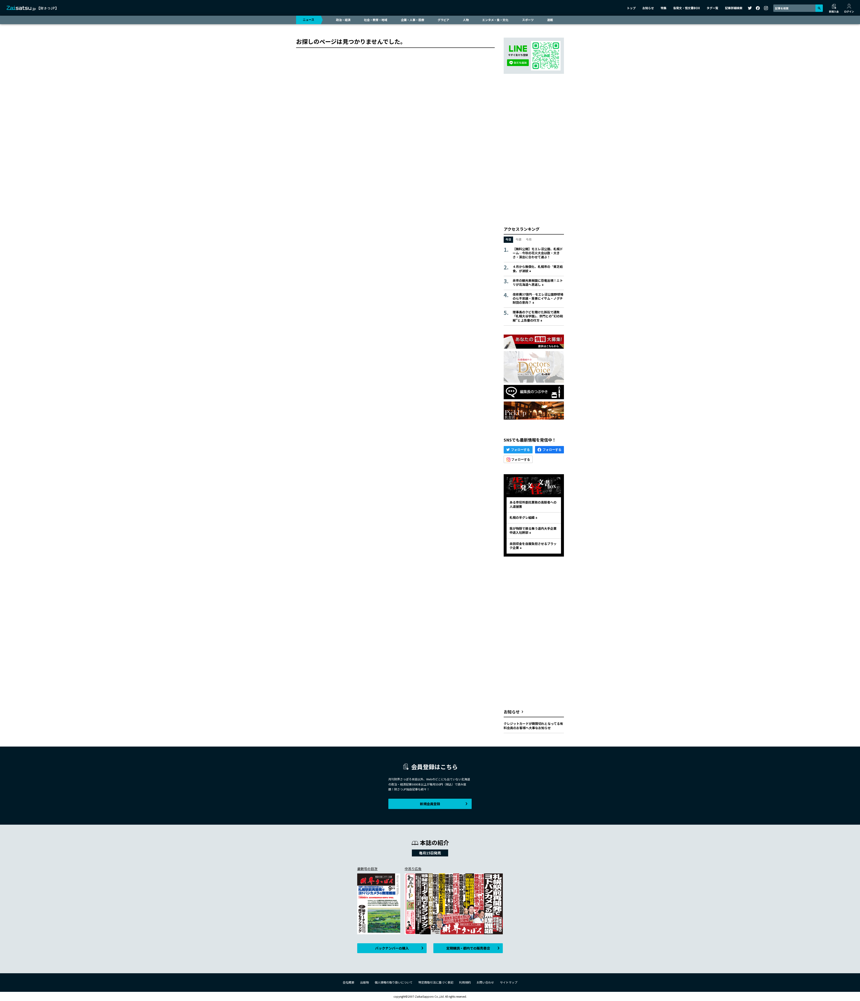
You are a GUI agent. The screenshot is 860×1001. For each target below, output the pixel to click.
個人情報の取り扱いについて (394, 982)
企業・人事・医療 (412, 20)
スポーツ (528, 20)
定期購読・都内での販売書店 (468, 948)
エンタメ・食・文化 (495, 20)
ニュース (308, 19)
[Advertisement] (534, 150)
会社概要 (348, 982)
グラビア (443, 20)
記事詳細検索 (733, 8)
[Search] (819, 8)
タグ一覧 (712, 8)
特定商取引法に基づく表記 (435, 982)
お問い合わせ (485, 982)
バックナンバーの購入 (392, 948)
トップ (631, 8)
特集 (663, 8)
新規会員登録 (430, 803)
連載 (550, 20)
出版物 (364, 982)
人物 (466, 20)
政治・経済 (343, 20)
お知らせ (648, 8)
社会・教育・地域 (375, 20)
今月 (529, 239)
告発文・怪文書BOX (686, 8)
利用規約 (465, 982)
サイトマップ (508, 982)
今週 (518, 239)
